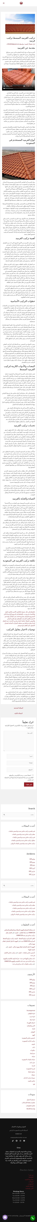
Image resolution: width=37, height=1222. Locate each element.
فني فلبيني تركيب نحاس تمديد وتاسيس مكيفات (22, 831)
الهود (33, 1035)
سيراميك (32, 1053)
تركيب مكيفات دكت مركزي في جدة (22, 964)
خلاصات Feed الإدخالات (28, 1102)
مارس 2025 (32, 871)
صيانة (33, 1056)
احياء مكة (32, 1020)
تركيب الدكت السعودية (28, 1041)
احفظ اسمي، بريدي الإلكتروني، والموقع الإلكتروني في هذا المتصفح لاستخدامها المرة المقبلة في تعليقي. (18, 777)
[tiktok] (13, 1141)
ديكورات (32, 1050)
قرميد (33, 1065)
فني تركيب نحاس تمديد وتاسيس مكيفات (23, 837)
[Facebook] (24, 1141)
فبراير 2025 (32, 874)
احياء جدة (32, 1016)
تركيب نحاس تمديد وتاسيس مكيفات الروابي (23, 843)
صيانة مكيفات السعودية (28, 1059)
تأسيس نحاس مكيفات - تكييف (26, 953)
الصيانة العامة (29, 1186)
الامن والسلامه (31, 1026)
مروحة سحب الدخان (29, 1078)
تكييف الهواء (31, 949)
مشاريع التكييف (29, 1179)
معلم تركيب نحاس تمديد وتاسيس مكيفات (23, 834)
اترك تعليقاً (32, 44)
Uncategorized (31, 1010)
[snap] (16, 1141)
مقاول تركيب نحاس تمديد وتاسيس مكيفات (23, 840)
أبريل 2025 (32, 868)
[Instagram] (20, 1141)
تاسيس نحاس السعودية (28, 1038)
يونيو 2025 (32, 862)
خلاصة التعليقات (30, 1106)
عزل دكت (32, 1062)
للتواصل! (30, 1177)
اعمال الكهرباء (31, 1023)
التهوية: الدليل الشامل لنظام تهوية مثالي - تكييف (21, 947)
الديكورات (30, 1184)
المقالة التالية (18, 713)
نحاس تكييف (31, 1081)
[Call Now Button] (32, 1218)
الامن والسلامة (29, 1188)
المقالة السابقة (18, 708)
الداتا (33, 1029)
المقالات (31, 1182)
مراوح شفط (31, 1072)
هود (34, 1084)
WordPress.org (31, 1109)
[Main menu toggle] (4, 3)
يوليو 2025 (32, 859)
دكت (33, 1047)
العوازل (33, 1032)
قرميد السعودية (30, 1069)
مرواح (33, 1075)
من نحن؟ (30, 1175)
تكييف (33, 1044)
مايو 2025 (32, 865)
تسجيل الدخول (31, 1099)
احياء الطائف (31, 1013)
